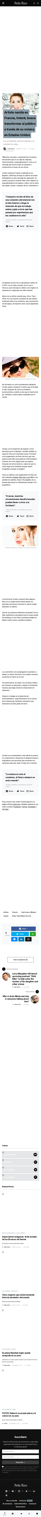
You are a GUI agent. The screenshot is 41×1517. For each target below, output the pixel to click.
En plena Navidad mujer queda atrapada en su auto (16, 1354)
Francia (15, 912)
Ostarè (5, 916)
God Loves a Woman (28, 912)
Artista (5, 912)
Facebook (17, 807)
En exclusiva (7, 1504)
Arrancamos (20, 1507)
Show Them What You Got (21, 916)
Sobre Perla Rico (20, 1504)
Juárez (13, 1349)
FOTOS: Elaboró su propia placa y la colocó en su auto (19, 1414)
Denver (4, 1233)
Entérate (25, 1501)
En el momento (8, 106)
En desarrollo (11, 1233)
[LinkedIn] (34, 1491)
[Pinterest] (6, 1495)
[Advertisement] (20, 26)
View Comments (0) (20, 960)
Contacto (32, 1504)
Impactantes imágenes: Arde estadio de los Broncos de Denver (19, 1238)
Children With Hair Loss (21, 477)
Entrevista (14, 1291)
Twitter (24, 807)
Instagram (31, 807)
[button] (3, 3)
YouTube (5, 809)
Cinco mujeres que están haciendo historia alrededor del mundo (18, 1296)
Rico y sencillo (11, 1501)
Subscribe (19, 1462)
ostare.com (16, 804)
